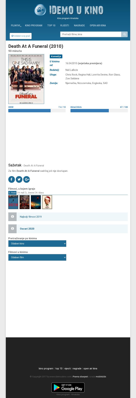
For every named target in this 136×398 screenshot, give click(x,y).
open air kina (90, 368)
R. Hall (21, 193)
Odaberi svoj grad (21, 36)
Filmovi (15, 25)
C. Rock (12, 193)
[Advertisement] (68, 136)
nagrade (79, 25)
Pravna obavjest (80, 376)
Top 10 (51, 25)
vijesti (64, 25)
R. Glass (40, 193)
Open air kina (98, 25)
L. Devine (30, 193)
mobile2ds (101, 376)
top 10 (58, 368)
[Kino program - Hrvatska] (68, 387)
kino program (33, 25)
